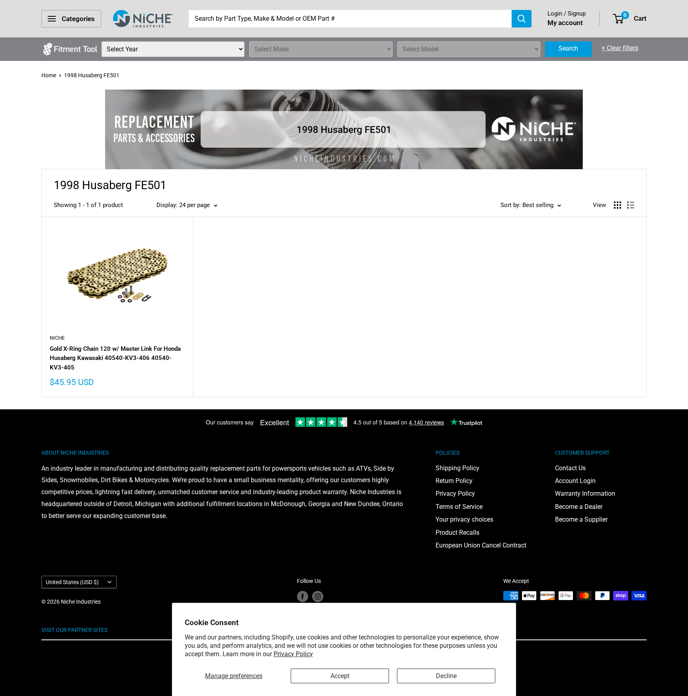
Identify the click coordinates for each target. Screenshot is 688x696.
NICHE (57, 338)
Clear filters (620, 48)
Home (48, 75)
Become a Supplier (581, 519)
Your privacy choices (464, 519)
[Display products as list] (630, 205)
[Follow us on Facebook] (302, 596)
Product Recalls (457, 532)
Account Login (575, 481)
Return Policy (454, 481)
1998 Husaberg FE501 (91, 75)
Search (568, 48)
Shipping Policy (457, 468)
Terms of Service (459, 506)
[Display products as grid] (617, 205)
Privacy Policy (293, 654)
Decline (446, 676)
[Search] (522, 18)
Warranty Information (585, 493)
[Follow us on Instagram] (317, 596)
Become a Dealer (578, 506)
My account (565, 23)
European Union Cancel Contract (481, 545)
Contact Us (570, 468)
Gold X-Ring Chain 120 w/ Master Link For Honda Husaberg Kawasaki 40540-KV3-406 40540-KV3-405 (115, 358)
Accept (340, 676)
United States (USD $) (72, 582)
